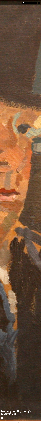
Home (2, 422)
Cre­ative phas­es (7, 422)
